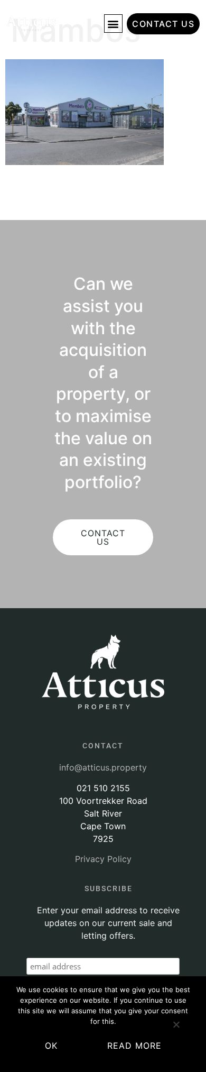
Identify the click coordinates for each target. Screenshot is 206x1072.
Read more (134, 1045)
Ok (51, 1045)
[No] (176, 1028)
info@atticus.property (103, 767)
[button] (113, 23)
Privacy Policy (103, 859)
